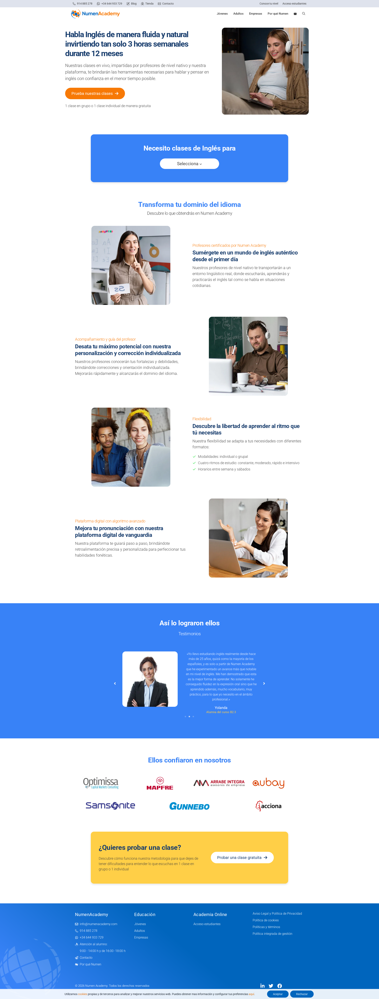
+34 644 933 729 (111, 3)
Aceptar (278, 994)
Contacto (168, 3)
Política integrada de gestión (272, 934)
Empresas (255, 13)
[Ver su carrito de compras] (295, 13)
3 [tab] (193, 717)
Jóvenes (222, 13)
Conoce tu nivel (269, 3)
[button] (303, 13)
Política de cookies (266, 920)
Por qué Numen (278, 13)
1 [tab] (186, 717)
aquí (251, 994)
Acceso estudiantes (294, 3)
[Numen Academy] (95, 13)
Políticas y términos (266, 927)
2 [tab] (189, 717)
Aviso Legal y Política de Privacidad (277, 913)
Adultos (238, 13)
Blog (134, 3)
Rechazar (302, 994)
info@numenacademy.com (98, 924)
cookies (82, 994)
